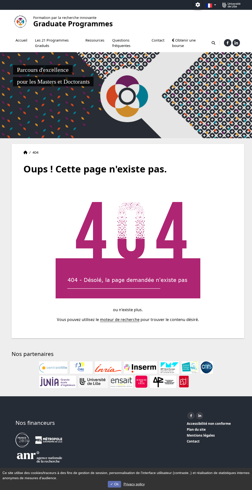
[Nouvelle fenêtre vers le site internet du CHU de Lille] (81, 367)
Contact (158, 40)
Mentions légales (201, 435)
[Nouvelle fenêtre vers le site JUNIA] (57, 382)
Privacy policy (134, 484)
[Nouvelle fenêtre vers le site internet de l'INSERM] (140, 367)
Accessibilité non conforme (209, 423)
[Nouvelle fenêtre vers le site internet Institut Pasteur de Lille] (190, 367)
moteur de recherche (120, 319)
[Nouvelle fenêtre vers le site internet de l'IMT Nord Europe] (169, 367)
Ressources (94, 40)
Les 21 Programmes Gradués (52, 43)
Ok (116, 484)
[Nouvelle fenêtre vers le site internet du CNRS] (207, 367)
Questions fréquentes (121, 43)
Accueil (21, 40)
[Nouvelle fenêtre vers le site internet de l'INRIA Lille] (108, 367)
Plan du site (196, 429)
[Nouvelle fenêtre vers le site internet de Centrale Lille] (53, 367)
